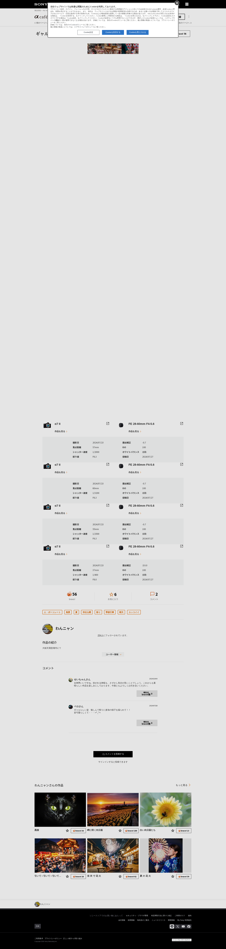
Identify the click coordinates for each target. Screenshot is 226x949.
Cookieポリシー (77, 25)
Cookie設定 (88, 32)
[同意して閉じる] (177, 3)
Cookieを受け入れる (137, 32)
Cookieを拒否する (113, 32)
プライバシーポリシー (84, 27)
